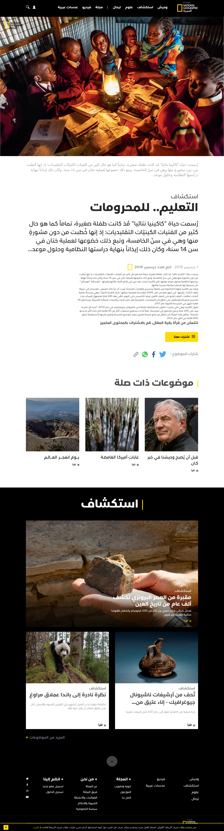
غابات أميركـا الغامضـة (120, 457)
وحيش (162, 7)
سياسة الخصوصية (86, 809)
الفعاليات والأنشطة (85, 798)
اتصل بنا (126, 798)
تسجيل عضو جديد (53, 786)
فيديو (86, 7)
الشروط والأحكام (87, 803)
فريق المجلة (90, 792)
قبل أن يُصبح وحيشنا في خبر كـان (172, 460)
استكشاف (145, 7)
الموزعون (125, 792)
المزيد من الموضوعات (47, 737)
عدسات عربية (68, 7)
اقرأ (193, 470)
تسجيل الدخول (54, 792)
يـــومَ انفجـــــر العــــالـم (61, 457)
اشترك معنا (182, 337)
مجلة (99, 7)
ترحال (117, 7)
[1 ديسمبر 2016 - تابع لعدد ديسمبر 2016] (163, 260)
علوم (129, 7)
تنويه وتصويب (122, 786)
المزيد (36, 827)
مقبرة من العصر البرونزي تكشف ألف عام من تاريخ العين (152, 600)
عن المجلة (91, 786)
